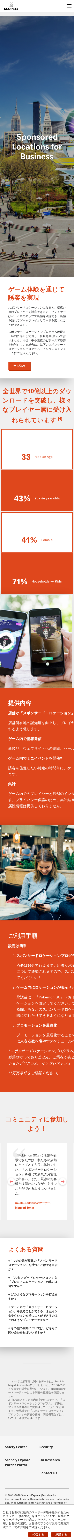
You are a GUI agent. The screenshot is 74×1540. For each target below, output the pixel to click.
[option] (37, 1181)
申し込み (19, 366)
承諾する (61, 1534)
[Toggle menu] (69, 6)
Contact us (48, 1473)
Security (46, 1447)
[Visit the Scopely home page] (11, 6)
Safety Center (16, 1447)
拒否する (38, 1534)
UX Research (49, 1460)
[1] (60, 419)
